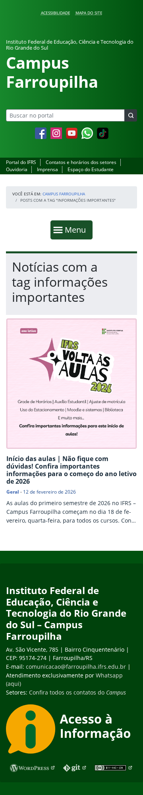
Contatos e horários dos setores (81, 162)
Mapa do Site (88, 12)
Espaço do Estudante (91, 169)
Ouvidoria (16, 169)
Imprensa (47, 169)
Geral (12, 491)
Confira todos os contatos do (77, 692)
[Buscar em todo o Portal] (130, 115)
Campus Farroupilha (64, 194)
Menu (77, 229)
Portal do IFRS (21, 162)
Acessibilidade (55, 12)
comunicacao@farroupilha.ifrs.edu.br (76, 666)
